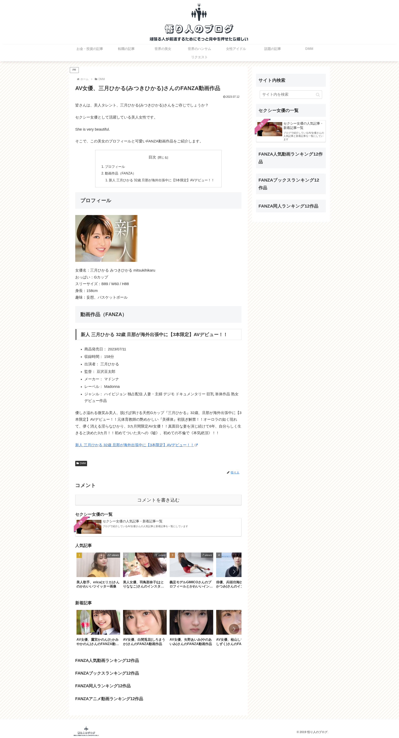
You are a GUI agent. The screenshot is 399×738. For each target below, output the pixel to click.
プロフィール (115, 166)
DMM (83, 463)
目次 (152, 157)
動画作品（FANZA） (120, 173)
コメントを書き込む (158, 500)
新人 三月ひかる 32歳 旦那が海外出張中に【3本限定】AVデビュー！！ (161, 180)
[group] (98, 572)
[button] (234, 571)
